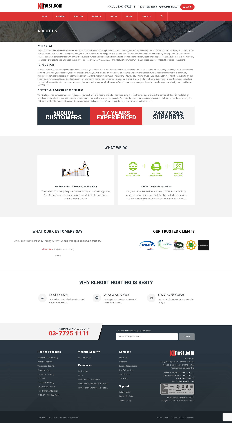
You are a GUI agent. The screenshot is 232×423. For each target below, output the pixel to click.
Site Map (190, 417)
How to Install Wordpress (89, 379)
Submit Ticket (170, 7)
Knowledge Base (126, 396)
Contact (146, 16)
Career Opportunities (128, 366)
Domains (60, 16)
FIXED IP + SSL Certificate (48, 395)
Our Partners (124, 374)
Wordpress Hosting (45, 366)
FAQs (80, 375)
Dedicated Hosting (45, 382)
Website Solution (44, 361)
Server (113, 16)
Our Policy (123, 378)
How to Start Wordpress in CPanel (93, 383)
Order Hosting (125, 400)
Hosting (78, 16)
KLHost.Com (57, 417)
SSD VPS (41, 378)
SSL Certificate (84, 357)
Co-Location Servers (46, 386)
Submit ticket (124, 392)
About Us (123, 357)
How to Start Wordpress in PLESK (93, 387)
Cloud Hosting (43, 370)
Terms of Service (163, 417)
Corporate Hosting (45, 374)
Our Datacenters (126, 370)
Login (188, 7)
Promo (129, 16)
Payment (123, 361)
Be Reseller (83, 371)
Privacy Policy (178, 417)
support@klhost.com (186, 381)
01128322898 (149, 7)
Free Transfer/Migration (47, 391)
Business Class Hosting (47, 357)
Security (96, 16)
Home (44, 16)
